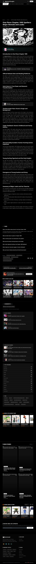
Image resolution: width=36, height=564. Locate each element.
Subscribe (30, 527)
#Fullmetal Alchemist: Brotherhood (9, 404)
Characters (4, 551)
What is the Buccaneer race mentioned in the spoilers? (13, 238)
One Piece (20, 539)
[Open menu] (3, 1)
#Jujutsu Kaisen (17, 404)
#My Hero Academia (26, 402)
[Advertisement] (18, 11)
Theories (8, 19)
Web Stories (21, 549)
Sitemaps (20, 552)
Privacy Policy (21, 554)
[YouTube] (6, 544)
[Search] (28, 1)
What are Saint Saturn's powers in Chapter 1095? (12, 235)
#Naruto (20, 402)
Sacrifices (14, 554)
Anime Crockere (9, 549)
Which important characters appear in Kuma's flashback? (14, 247)
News (14, 551)
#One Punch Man (6, 402)
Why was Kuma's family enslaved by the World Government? (14, 249)
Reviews (10, 554)
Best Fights (14, 549)
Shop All (31, 413)
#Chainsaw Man (23, 404)
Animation (4, 549)
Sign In (31, 1)
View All (31, 444)
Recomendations (5, 554)
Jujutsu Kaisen (21, 540)
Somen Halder (6, 26)
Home (4, 19)
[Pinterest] (11, 544)
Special (4, 556)
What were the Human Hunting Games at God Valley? (13, 241)
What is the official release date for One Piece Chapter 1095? (14, 229)
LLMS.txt (20, 551)
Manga (11, 551)
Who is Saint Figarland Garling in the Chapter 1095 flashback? (15, 244)
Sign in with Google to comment (9, 306)
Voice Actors (11, 556)
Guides (8, 551)
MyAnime (9, 1)
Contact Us (20, 557)
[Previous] (30, 504)
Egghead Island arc (8, 56)
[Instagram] (9, 544)
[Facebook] (4, 544)
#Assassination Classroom (14, 402)
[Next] (32, 504)
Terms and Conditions (22, 555)
